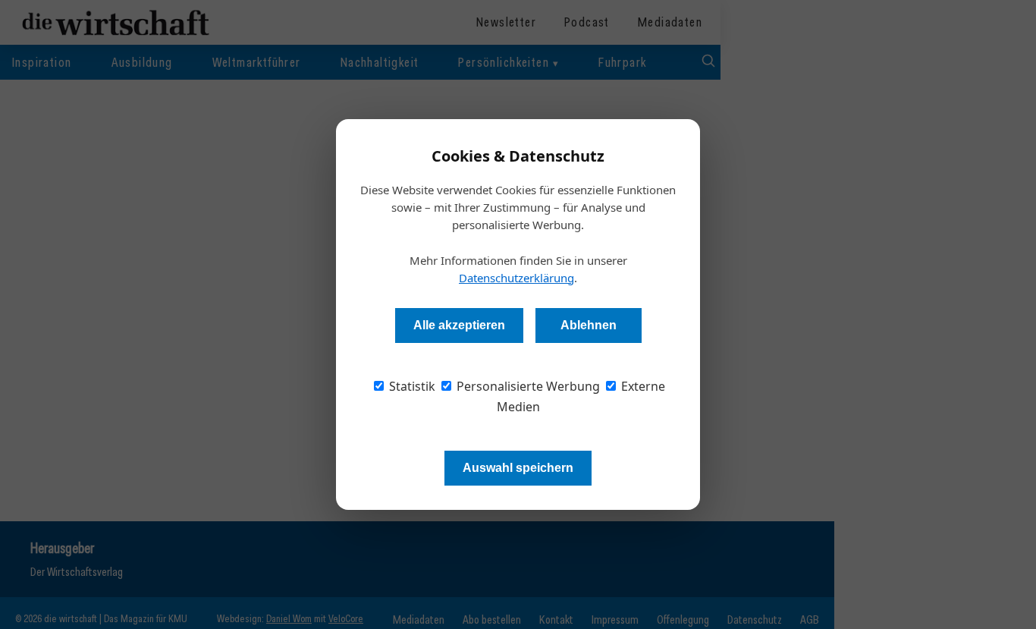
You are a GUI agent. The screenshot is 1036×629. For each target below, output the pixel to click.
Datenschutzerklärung (516, 277)
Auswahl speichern (518, 467)
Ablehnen (588, 325)
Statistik (410, 386)
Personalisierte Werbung (527, 386)
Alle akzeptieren (459, 325)
